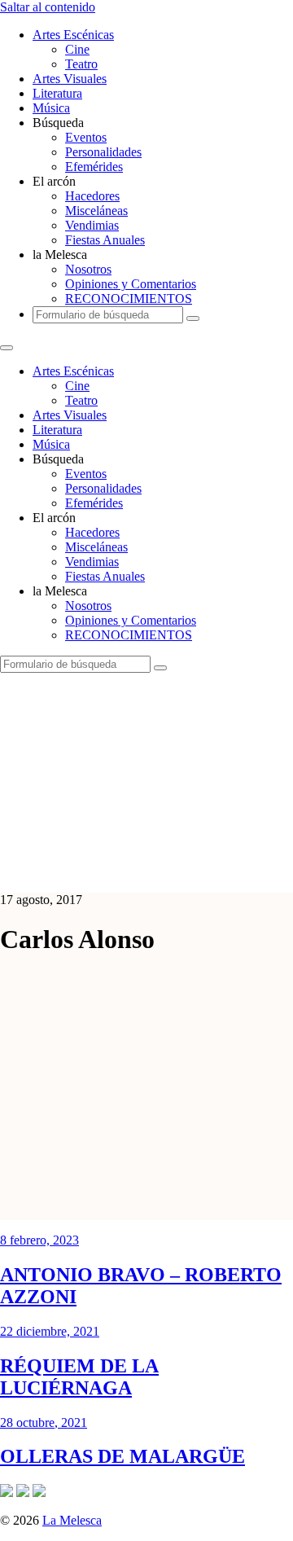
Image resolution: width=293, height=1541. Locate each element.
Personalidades (103, 152)
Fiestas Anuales (105, 240)
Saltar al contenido (47, 7)
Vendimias (92, 225)
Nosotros (88, 269)
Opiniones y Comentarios (130, 284)
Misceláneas (96, 210)
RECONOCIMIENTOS (128, 298)
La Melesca (72, 1520)
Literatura (57, 93)
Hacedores (92, 196)
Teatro (81, 64)
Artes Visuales (70, 79)
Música (51, 108)
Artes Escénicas (73, 35)
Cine (77, 49)
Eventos (86, 137)
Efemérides (94, 166)
